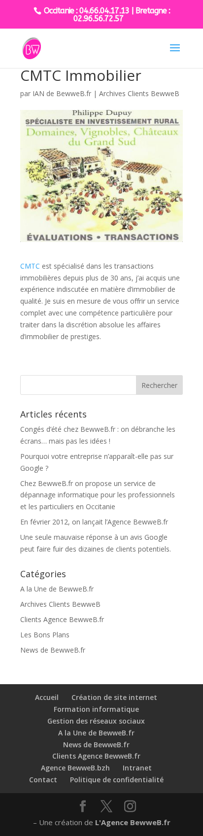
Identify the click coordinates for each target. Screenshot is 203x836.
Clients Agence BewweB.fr (62, 619)
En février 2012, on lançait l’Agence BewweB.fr (94, 521)
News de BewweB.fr (52, 650)
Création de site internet (114, 697)
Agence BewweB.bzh (75, 767)
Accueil (47, 697)
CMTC (30, 266)
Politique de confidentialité (117, 779)
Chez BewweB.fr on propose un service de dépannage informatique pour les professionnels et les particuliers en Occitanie (97, 495)
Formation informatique (96, 709)
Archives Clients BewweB (139, 93)
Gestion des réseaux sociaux (96, 721)
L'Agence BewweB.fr (132, 822)
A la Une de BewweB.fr (57, 588)
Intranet (137, 767)
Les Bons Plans (44, 634)
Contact (43, 779)
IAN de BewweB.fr (62, 93)
